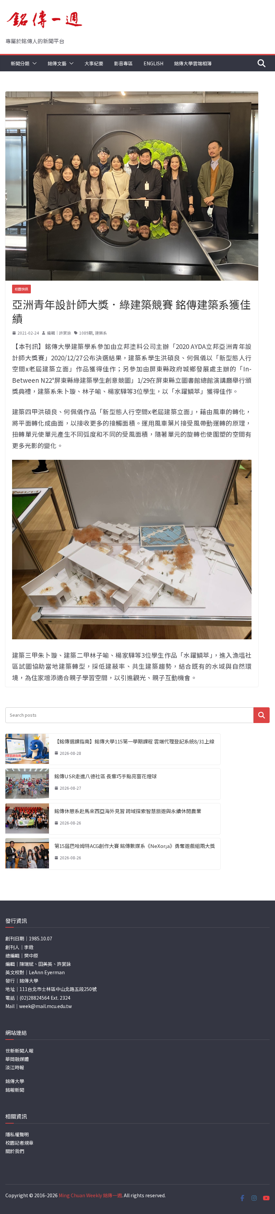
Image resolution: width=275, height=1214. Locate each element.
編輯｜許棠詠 (59, 333)
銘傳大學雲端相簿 (193, 63)
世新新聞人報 (19, 1050)
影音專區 (123, 63)
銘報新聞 (14, 1089)
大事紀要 (94, 63)
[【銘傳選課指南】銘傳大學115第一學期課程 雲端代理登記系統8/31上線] (27, 749)
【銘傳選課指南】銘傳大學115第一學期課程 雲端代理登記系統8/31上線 (134, 741)
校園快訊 (21, 288)
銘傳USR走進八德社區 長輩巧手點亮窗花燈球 (105, 776)
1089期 (86, 333)
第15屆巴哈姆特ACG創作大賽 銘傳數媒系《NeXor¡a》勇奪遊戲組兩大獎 (134, 845)
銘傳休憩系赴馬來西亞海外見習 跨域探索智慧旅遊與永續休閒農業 (127, 810)
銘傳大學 (14, 1081)
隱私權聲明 (17, 1134)
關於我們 (14, 1151)
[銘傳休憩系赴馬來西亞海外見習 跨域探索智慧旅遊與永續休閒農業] (27, 818)
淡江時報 (14, 1067)
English (153, 63)
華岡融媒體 (17, 1059)
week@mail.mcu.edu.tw (45, 1006)
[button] (33, 63)
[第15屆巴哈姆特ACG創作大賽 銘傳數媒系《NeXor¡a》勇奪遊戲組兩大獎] (27, 853)
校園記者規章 (19, 1142)
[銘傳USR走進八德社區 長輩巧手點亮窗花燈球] (27, 784)
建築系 (101, 333)
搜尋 (261, 715)
